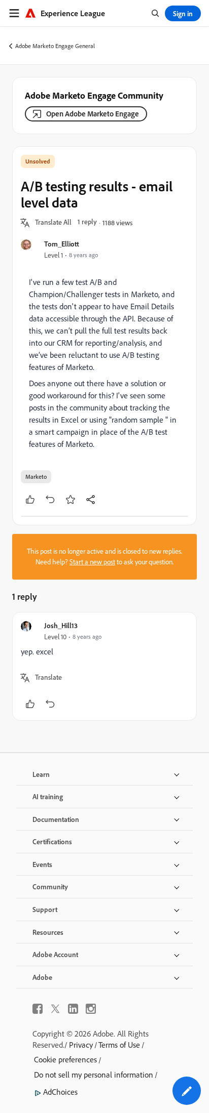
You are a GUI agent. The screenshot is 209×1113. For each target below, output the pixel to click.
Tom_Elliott (61, 243)
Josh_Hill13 (61, 625)
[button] (53, 223)
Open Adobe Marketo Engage (92, 113)
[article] (104, 666)
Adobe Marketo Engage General (55, 46)
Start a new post (92, 561)
